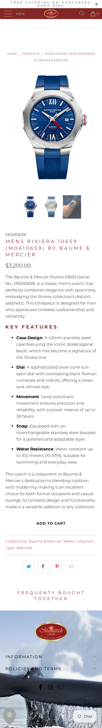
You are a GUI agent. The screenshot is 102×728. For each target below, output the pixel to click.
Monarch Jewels (57, 704)
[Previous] (10, 128)
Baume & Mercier (45, 541)
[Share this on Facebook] (43, 567)
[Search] (82, 13)
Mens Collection (78, 541)
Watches (24, 548)
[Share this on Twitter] (29, 567)
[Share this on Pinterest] (57, 567)
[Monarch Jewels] (51, 13)
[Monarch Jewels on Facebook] (41, 688)
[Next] (91, 128)
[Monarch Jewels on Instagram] (51, 688)
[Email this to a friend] (71, 567)
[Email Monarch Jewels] (60, 688)
